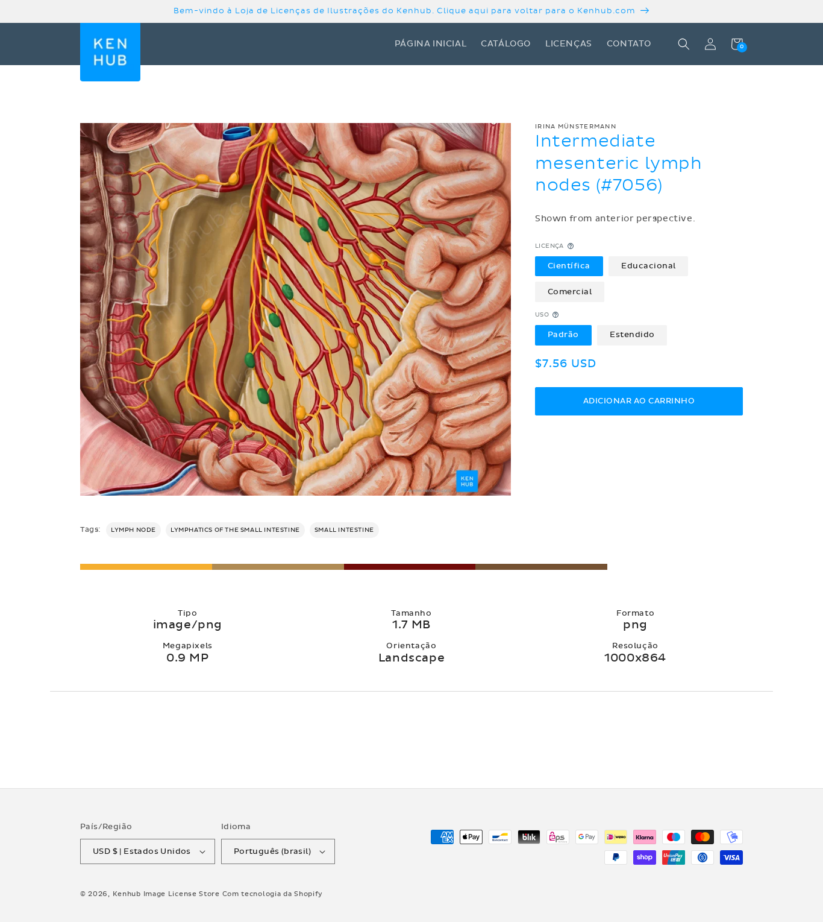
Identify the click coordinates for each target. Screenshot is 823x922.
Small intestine (344, 530)
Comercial (570, 291)
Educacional (648, 266)
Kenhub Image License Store (166, 894)
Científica (569, 266)
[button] (684, 44)
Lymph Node (133, 530)
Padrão (563, 334)
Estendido (632, 334)
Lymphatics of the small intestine (235, 530)
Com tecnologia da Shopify (273, 894)
